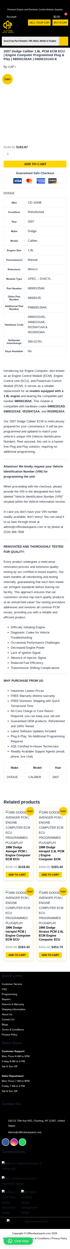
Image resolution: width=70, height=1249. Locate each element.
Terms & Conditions (38, 1238)
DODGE (9, 193)
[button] (66, 30)
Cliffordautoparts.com (38, 1233)
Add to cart (35, 164)
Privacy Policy (59, 1238)
